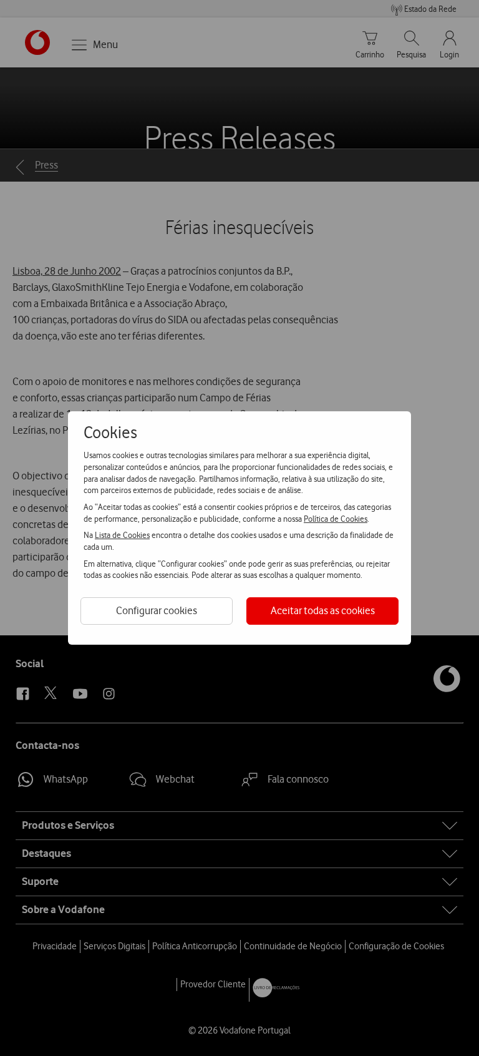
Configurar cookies (156, 610)
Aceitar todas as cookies (323, 610)
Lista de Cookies (122, 535)
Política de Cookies (335, 519)
